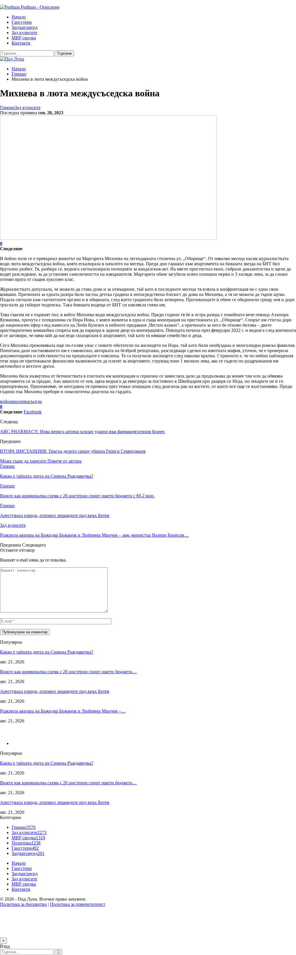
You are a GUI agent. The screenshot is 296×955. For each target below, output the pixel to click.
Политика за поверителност (77, 904)
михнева (20, 401)
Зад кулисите (24, 32)
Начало (19, 16)
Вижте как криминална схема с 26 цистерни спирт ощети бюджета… (68, 671)
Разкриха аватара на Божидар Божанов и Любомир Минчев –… (63, 711)
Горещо (7, 107)
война (6, 401)
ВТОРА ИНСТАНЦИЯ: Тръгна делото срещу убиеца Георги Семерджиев (73, 451)
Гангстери (22, 22)
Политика (26, 842)
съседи (35, 401)
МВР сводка (24, 37)
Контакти (21, 43)
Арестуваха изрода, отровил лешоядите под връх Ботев (54, 691)
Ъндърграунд (25, 27)
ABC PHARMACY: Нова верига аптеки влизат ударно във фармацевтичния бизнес (82, 431)
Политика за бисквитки (23, 904)
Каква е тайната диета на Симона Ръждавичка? (46, 651)
